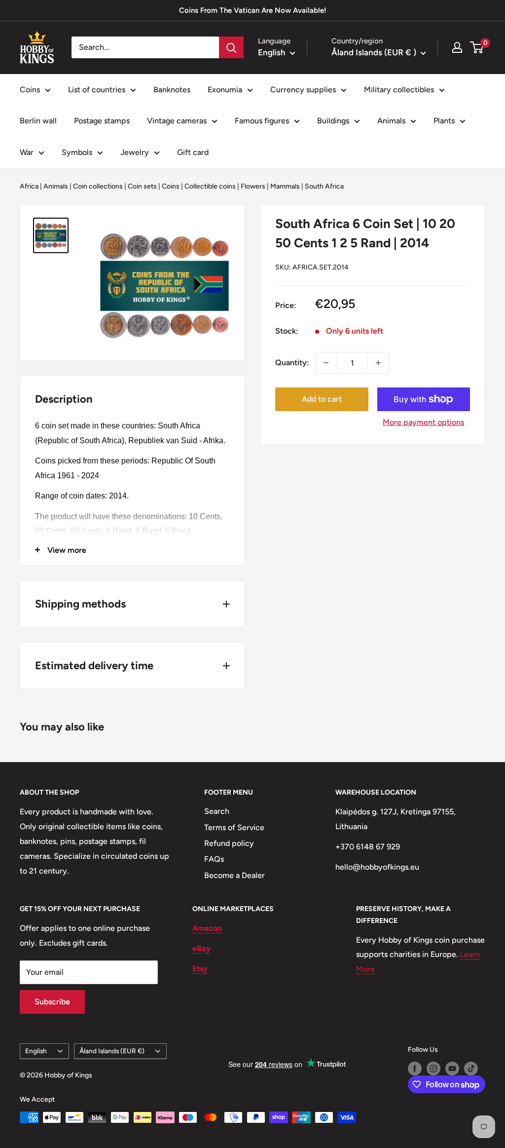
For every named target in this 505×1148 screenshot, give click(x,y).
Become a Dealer (234, 875)
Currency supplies (303, 89)
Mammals (285, 186)
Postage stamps (102, 120)
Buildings (333, 120)
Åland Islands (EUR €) (111, 1051)
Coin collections (98, 186)
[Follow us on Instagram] (433, 1068)
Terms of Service (234, 827)
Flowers (253, 186)
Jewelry (134, 152)
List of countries (96, 89)
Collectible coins (210, 186)
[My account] (457, 47)
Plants (444, 120)
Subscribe (52, 1001)
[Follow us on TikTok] (471, 1068)
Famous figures (262, 120)
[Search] (231, 47)
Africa (29, 186)
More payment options (423, 422)
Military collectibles (399, 89)
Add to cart (322, 399)
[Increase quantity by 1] (378, 362)
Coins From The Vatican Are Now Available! (252, 10)
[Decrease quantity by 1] (326, 362)
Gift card (193, 152)
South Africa (324, 186)
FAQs (214, 859)
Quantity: (292, 362)
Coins (30, 89)
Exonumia (225, 89)
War (27, 152)
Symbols (77, 152)
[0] (477, 47)
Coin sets (142, 186)
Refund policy (229, 843)
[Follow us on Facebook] (415, 1068)
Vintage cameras (177, 120)
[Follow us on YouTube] (452, 1068)
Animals (391, 120)
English (36, 1051)
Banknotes (171, 89)
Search (216, 811)
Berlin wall (38, 120)
